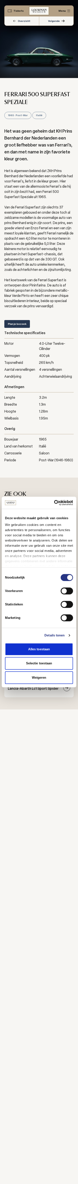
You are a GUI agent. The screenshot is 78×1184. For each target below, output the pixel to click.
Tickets (18, 10)
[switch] (67, 590)
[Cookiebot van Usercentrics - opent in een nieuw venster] (55, 503)
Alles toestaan (39, 649)
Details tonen (54, 635)
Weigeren (39, 677)
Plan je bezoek (17, 323)
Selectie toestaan (39, 663)
